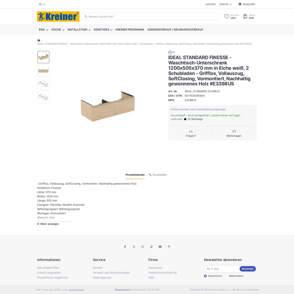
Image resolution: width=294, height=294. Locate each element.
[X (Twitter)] (134, 246)
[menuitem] (43, 30)
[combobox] (42, 4)
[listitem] (107, 106)
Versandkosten (76, 289)
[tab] (135, 174)
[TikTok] (151, 246)
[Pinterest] (169, 246)
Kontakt (211, 4)
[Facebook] (125, 246)
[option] (43, 57)
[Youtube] (160, 246)
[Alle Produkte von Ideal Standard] (171, 52)
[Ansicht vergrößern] (107, 106)
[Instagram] (142, 246)
